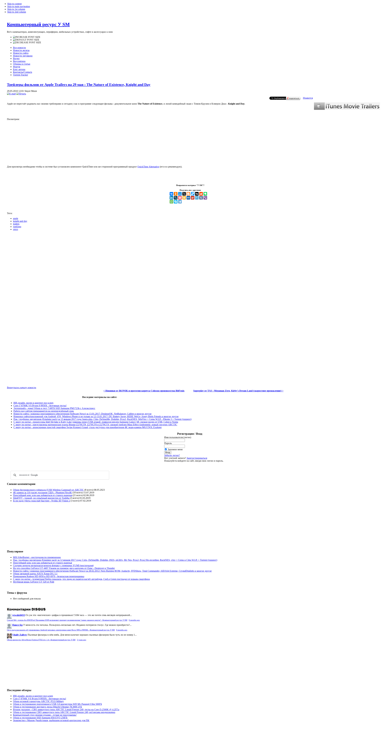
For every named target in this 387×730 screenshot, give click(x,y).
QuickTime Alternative (148, 166)
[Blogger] (188, 194)
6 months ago (134, 620)
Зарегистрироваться (197, 458)
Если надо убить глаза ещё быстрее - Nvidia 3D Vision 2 (41, 500)
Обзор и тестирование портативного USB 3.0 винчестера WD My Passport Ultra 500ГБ (57, 704)
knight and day (20, 221)
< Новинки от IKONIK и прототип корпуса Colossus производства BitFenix (143, 390)
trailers (16, 224)
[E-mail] (11, 93)
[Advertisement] (32, 526)
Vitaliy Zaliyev (19, 634)
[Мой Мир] (180, 194)
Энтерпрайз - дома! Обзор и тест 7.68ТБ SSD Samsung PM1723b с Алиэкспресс (54, 408)
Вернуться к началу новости (21, 387)
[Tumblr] (201, 198)
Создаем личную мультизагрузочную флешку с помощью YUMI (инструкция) (53, 565)
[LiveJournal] (175, 198)
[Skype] (175, 201)
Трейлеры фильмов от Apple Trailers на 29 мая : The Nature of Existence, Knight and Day (78, 85)
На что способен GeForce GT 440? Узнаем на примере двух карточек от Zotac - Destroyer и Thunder (64, 568)
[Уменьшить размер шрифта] (27, 42)
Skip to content (14, 3)
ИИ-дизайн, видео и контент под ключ (33, 403)
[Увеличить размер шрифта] (26, 37)
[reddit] (201, 194)
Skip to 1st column (16, 9)
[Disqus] (193, 271)
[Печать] (21, 93)
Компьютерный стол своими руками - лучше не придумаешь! (44, 715)
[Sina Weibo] (192, 198)
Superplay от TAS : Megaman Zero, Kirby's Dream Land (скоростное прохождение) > (238, 390)
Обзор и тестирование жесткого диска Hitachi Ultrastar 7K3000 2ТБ (47, 706)
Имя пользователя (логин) (177, 437)
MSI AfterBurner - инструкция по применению (37, 557)
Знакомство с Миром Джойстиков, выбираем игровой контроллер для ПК (51, 720)
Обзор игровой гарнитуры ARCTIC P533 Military (38, 701)
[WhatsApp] (171, 201)
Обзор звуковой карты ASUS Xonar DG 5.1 (35, 573)
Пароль (168, 443)
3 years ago (81, 640)
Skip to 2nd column (16, 12)
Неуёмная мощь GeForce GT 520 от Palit (33, 582)
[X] (184, 194)
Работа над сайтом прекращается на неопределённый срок (43, 411)
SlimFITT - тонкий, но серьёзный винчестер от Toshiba (41, 498)
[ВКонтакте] (171, 194)
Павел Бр (17, 625)
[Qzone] (184, 198)
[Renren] (188, 198)
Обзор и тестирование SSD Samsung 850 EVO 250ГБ (40, 717)
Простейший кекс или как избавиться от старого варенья (42, 495)
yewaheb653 (18, 615)
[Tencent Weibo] (197, 198)
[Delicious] (192, 194)
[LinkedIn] (171, 198)
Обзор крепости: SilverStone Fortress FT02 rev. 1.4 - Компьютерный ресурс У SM (41, 640)
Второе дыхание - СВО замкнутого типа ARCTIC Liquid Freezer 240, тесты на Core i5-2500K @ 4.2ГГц (66, 709)
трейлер (17, 226)
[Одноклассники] (175, 194)
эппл (15, 229)
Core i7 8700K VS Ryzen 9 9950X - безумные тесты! (40, 405)
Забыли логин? (172, 455)
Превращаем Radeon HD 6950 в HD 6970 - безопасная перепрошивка (48, 576)
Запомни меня (175, 449)
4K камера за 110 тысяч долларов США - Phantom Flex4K (42, 492)
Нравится (308, 98)
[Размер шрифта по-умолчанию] (26, 39)
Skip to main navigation (18, 6)
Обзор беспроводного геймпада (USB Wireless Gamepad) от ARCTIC (48, 490)
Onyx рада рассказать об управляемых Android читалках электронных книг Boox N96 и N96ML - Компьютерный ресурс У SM (61, 630)
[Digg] (197, 194)
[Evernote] (205, 194)
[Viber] (205, 198)
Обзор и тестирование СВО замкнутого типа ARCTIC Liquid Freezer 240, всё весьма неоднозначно (64, 712)
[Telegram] (180, 201)
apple (15, 218)
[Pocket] (180, 198)
